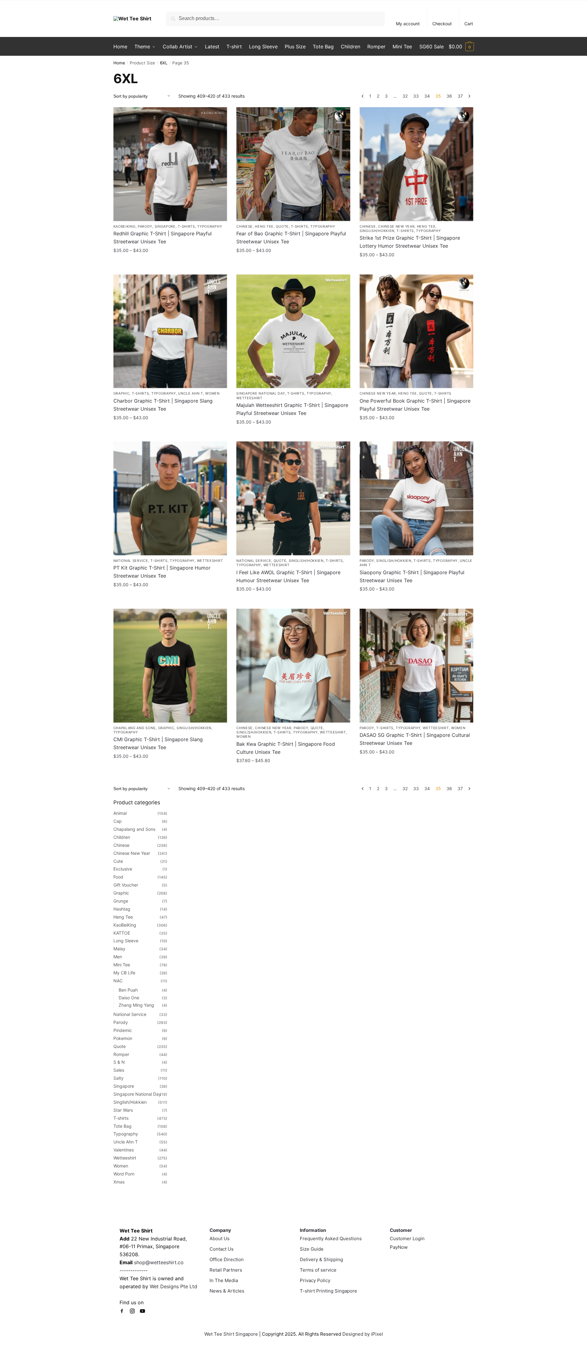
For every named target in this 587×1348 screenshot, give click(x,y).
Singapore (165, 226)
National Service (130, 560)
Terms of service (318, 1270)
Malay (119, 948)
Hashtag (121, 909)
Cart (468, 23)
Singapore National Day (260, 393)
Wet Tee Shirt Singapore (231, 1334)
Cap (117, 821)
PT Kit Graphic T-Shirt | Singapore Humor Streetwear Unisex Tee (161, 572)
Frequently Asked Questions (331, 1238)
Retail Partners (226, 1270)
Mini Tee (121, 964)
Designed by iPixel (362, 1334)
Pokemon (122, 1038)
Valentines (123, 1149)
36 (449, 96)
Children (121, 837)
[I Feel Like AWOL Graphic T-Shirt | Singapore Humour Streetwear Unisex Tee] (293, 498)
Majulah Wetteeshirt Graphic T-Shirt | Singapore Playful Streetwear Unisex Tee (292, 409)
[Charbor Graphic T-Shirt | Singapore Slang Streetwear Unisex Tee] (170, 331)
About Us (220, 1238)
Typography (209, 226)
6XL (164, 62)
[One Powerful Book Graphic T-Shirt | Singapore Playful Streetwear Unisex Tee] (417, 331)
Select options (170, 263)
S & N (119, 1062)
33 (416, 96)
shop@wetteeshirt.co (159, 1262)
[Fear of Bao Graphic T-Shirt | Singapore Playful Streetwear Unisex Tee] (293, 164)
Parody (145, 226)
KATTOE (121, 933)
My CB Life (124, 972)
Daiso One (129, 997)
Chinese (244, 226)
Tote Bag (122, 1126)
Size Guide (312, 1249)
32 (405, 96)
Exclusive (122, 868)
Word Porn (123, 1173)
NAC (118, 980)
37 (460, 96)
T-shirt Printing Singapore (328, 1291)
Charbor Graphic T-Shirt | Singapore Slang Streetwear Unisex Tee (163, 405)
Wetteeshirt (249, 398)
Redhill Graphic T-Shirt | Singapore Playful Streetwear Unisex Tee (162, 237)
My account (408, 23)
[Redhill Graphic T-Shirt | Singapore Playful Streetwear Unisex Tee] (170, 164)
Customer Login (407, 1238)
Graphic (121, 393)
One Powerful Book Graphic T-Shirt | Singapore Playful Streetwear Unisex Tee (415, 405)
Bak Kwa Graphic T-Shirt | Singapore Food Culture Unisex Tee (285, 748)
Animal (120, 813)
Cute (118, 861)
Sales (118, 1070)
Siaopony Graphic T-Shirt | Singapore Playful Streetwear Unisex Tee (412, 576)
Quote (282, 226)
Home (119, 62)
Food (118, 876)
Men (117, 956)
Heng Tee (264, 226)
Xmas (118, 1181)
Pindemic (122, 1030)
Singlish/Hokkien (377, 231)
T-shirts (186, 226)
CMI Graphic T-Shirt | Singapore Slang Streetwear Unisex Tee (158, 743)
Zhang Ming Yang (136, 1005)
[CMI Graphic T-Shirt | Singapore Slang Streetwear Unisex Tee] (170, 666)
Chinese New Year (396, 226)
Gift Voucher (125, 884)
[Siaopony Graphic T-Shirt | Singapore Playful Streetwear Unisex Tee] (417, 498)
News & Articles (227, 1291)
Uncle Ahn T (190, 393)
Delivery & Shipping (321, 1259)
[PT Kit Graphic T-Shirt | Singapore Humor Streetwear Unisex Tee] (170, 498)
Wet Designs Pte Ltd (173, 1286)
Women (212, 393)
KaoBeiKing (124, 226)
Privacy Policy (315, 1280)
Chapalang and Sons (134, 728)
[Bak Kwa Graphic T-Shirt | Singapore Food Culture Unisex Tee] (293, 666)
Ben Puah (128, 990)
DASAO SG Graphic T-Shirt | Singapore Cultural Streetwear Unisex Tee (415, 739)
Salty (118, 1078)
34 (427, 96)
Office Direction (227, 1259)
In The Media (224, 1280)
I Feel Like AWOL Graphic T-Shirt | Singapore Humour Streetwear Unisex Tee (288, 576)
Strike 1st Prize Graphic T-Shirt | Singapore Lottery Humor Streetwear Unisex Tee (410, 242)
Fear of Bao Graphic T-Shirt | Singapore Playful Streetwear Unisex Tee (291, 237)
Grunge (120, 900)
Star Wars (123, 1110)
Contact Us (222, 1249)
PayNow (399, 1247)
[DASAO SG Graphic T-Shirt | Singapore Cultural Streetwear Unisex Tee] (417, 666)
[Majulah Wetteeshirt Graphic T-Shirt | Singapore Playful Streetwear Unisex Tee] (293, 331)
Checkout (442, 23)
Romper (121, 1054)
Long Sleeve (125, 940)
